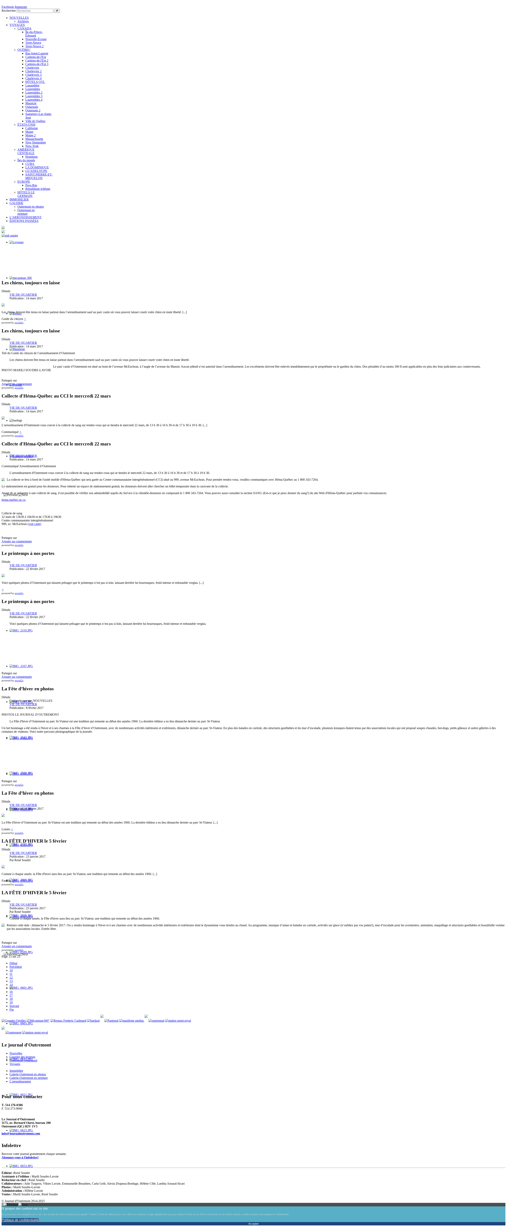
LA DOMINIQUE (37, 167)
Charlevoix (32, 67)
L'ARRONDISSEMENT (26, 217)
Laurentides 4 (33, 99)
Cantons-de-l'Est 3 (36, 64)
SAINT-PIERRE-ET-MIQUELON (38, 176)
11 (11, 974)
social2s (19, 322)
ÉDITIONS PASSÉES (24, 221)
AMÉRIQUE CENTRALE (25, 151)
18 (11, 999)
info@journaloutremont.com (21, 1133)
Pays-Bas (31, 185)
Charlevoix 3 (33, 74)
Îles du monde (26, 160)
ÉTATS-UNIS (26, 124)
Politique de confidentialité (20, 1220)
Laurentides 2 (33, 92)
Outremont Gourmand (23, 1060)
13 (11, 981)
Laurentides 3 (33, 96)
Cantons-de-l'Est (35, 57)
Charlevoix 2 (33, 71)
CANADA (24, 28)
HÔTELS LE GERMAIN (26, 194)
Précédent (16, 966)
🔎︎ (57, 10)
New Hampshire (35, 142)
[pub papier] (10, 235)
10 (11, 970)
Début (13, 963)
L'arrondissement (20, 1081)
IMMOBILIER (19, 199)
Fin (12, 1009)
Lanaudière (32, 85)
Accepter (253, 1223)
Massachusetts (34, 139)
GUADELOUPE (36, 171)
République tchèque (37, 188)
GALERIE (16, 203)
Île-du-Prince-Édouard (34, 33)
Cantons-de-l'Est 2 (36, 60)
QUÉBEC (23, 49)
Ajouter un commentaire (17, 384)
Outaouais (31, 106)
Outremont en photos (30, 206)
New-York (32, 146)
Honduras (31, 156)
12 (11, 977)
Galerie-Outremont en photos (28, 1074)
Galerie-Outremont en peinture (29, 1078)
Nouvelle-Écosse (36, 39)
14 (11, 984)
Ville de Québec (35, 121)
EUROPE (23, 181)
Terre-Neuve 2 (34, 46)
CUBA (29, 164)
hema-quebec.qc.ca (14, 499)
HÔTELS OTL (35, 82)
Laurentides (32, 89)
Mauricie (30, 103)
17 (11, 995)
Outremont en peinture (26, 211)
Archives (23, 21)
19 (11, 1002)
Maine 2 (30, 135)
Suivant (14, 1006)
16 (11, 991)
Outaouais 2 (32, 110)
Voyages (15, 1064)
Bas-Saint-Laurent (36, 53)
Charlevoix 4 (33, 78)
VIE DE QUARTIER (23, 294)
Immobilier (16, 1070)
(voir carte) (34, 524)
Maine (29, 131)
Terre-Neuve (33, 42)
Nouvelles (16, 1053)
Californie (31, 128)
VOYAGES (17, 25)
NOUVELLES (19, 17)
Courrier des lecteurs (22, 1057)
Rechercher (9, 10)
